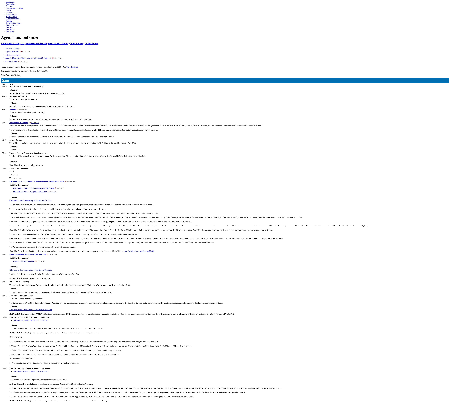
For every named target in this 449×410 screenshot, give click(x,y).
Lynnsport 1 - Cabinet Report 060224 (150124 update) (38, 188)
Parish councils (11, 17)
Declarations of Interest (24, 123)
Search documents (12, 19)
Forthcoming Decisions (14, 8)
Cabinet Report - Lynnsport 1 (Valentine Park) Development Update (42, 181)
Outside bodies (11, 15)
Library (8, 10)
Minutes (18, 110)
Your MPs (9, 27)
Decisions (9, 6)
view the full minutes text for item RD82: (139, 251)
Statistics (9, 21)
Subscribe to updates (13, 23)
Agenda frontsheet (17, 52)
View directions (72, 67)
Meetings (9, 12)
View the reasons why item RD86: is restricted (31, 320)
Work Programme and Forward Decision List (33, 254)
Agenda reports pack (13, 55)
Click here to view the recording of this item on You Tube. (30, 201)
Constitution (10, 4)
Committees (10, 2)
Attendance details (12, 48)
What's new (10, 31)
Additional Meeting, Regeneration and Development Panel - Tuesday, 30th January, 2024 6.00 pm (49, 43)
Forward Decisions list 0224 (29, 261)
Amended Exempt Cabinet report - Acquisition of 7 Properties (33, 58)
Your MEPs (10, 29)
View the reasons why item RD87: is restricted (31, 371)
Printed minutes (16, 61)
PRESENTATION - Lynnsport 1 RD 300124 (34, 192)
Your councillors (12, 25)
